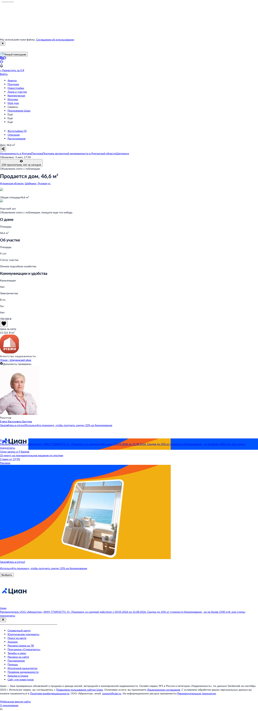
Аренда (12, 80)
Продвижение (16, 660)
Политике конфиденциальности (49, 693)
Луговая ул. (44, 183)
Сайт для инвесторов (21, 679)
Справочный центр (19, 630)
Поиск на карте (17, 638)
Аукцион (13, 642)
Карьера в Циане (18, 675)
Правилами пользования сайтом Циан (79, 689)
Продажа (13, 84)
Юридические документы (23, 634)
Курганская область (12, 183)
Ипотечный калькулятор (22, 668)
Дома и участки (17, 91)
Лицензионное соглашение (163, 689)
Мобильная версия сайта (15, 701)
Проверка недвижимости (23, 672)
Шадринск (30, 183)
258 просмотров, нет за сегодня (21, 164)
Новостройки (16, 88)
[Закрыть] (2, 43)
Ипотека (13, 99)
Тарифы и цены (17, 653)
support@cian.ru (111, 693)
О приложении (9, 705)
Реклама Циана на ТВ (21, 645)
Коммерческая (16, 95)
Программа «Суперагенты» (24, 649)
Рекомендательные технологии (196, 693)
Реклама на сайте (18, 657)
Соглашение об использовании (55, 39)
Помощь (13, 664)
